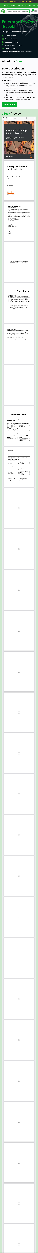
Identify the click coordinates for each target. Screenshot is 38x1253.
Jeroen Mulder (10, 36)
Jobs (28, 5)
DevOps (28, 51)
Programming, (10, 48)
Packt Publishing (11, 39)
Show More (9, 104)
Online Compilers (17, 5)
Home (5, 5)
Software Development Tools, (13, 51)
